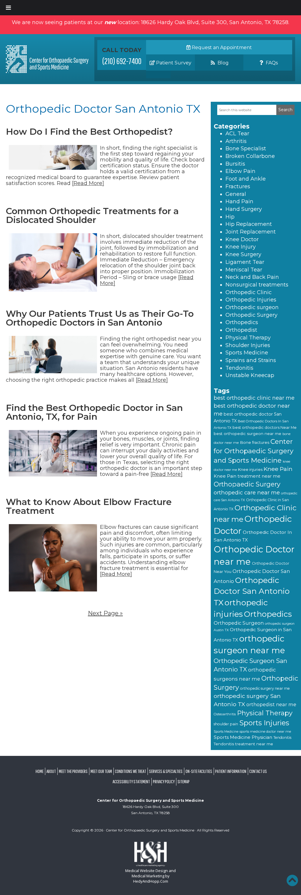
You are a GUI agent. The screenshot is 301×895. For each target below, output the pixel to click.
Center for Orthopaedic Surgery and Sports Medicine (253, 450)
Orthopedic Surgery (251, 315)
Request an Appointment (221, 47)
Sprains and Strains (250, 360)
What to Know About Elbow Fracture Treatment (89, 506)
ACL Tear (237, 133)
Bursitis (235, 164)
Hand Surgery (243, 209)
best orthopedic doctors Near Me (265, 427)
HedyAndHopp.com (150, 881)
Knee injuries (250, 469)
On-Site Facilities (198, 771)
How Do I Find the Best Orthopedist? (89, 131)
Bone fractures (254, 442)
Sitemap (184, 781)
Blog (222, 63)
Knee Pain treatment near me (247, 476)
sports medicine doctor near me (265, 731)
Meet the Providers (73, 771)
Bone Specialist (245, 148)
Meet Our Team (101, 771)
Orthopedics (241, 322)
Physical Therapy (248, 337)
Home (40, 771)
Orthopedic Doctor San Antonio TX (252, 591)
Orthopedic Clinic (248, 292)
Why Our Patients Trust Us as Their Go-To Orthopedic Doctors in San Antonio (100, 318)
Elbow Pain (240, 171)
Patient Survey (173, 63)
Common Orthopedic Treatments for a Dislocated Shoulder (92, 215)
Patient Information (230, 771)
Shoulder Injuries (247, 345)
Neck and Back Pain (252, 277)
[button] (292, 880)
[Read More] (88, 183)
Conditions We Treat (130, 771)
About (51, 771)
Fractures (237, 186)
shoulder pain (226, 724)
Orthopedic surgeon (252, 307)
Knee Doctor (242, 239)
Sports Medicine (246, 352)
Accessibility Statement (131, 781)
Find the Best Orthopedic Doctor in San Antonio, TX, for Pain (94, 412)
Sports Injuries (264, 723)
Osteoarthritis (225, 714)
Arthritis (236, 141)
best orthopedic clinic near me (254, 398)
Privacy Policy (164, 781)
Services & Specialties (166, 771)
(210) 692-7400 (121, 61)
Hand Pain (239, 201)
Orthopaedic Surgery (247, 484)
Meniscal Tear (243, 269)
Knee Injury (240, 247)
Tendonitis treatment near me (243, 743)
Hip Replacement (248, 224)
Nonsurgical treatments (256, 284)
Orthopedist (241, 330)
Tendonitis (239, 368)
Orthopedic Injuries (250, 299)
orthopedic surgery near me (265, 688)
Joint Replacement (250, 232)
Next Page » (105, 613)
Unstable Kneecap (249, 375)
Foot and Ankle (245, 179)
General (235, 194)
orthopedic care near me (247, 492)
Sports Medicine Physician (243, 737)
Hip (230, 217)
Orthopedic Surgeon (239, 623)
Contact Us (258, 771)
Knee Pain (278, 468)
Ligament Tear (244, 262)
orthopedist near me (271, 704)
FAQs (271, 63)
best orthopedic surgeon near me (247, 433)
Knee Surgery (243, 254)
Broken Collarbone (250, 156)
